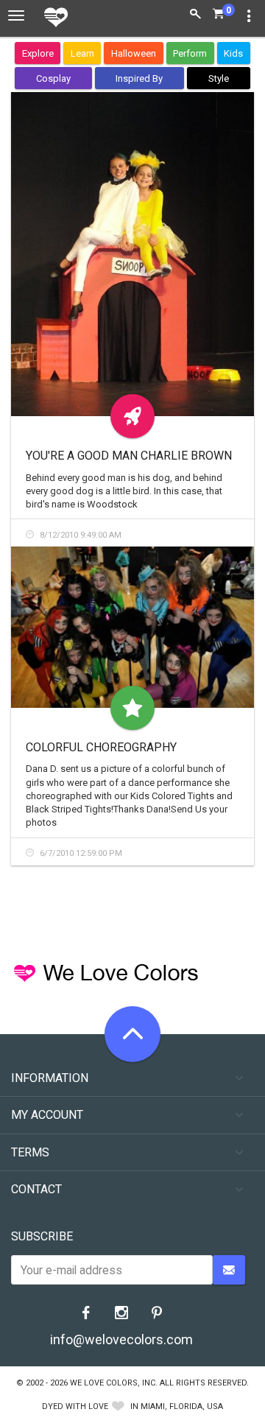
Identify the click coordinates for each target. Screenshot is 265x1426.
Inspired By (139, 78)
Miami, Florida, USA (182, 1406)
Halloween (133, 53)
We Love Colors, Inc (112, 1383)
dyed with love (75, 1406)
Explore (38, 53)
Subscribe (42, 1236)
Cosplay (53, 78)
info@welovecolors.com (121, 1339)
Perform (190, 53)
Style (218, 78)
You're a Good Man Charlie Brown (129, 456)
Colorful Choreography (101, 747)
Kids (233, 53)
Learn (82, 53)
